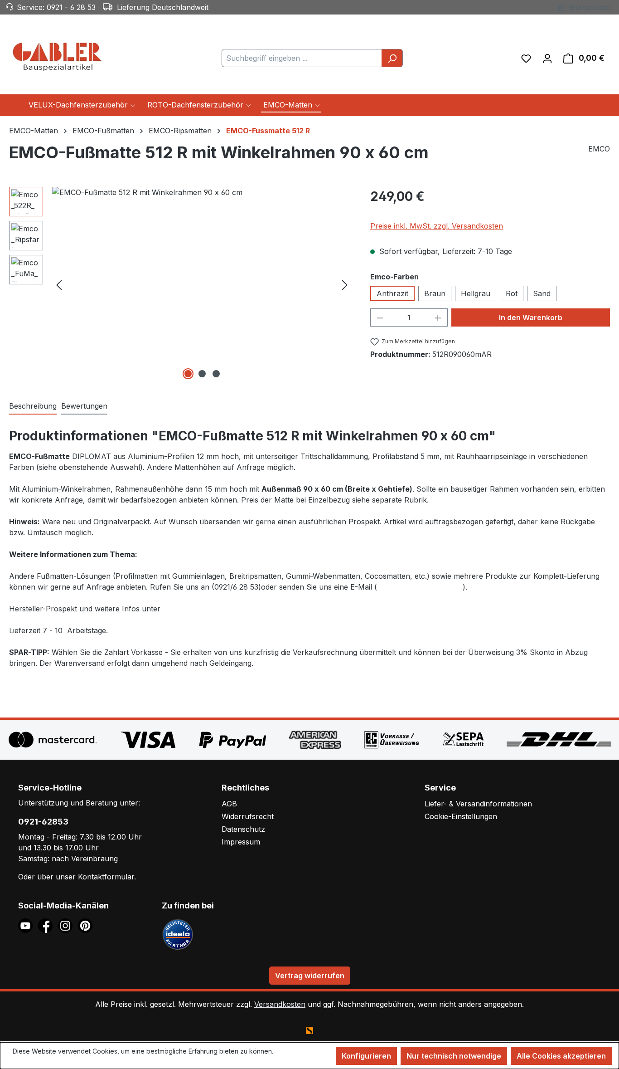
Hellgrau (475, 293)
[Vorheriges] (59, 284)
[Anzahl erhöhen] (438, 317)
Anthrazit (392, 293)
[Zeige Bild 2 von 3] (202, 373)
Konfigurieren (366, 1055)
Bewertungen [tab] (84, 405)
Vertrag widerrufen (309, 975)
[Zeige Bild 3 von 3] (216, 373)
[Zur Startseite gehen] (59, 56)
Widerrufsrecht (248, 816)
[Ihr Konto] (547, 58)
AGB (229, 803)
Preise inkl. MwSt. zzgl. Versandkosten (436, 225)
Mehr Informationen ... (45, 1060)
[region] (180, 284)
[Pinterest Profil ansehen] (87, 924)
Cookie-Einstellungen (461, 816)
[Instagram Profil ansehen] (68, 924)
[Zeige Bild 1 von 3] (188, 373)
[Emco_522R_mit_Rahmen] (202, 284)
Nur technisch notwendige (453, 1055)
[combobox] (302, 58)
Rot (511, 293)
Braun (434, 293)
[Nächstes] (345, 284)
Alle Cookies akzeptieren (561, 1055)
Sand (542, 293)
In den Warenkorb (530, 317)
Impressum (241, 841)
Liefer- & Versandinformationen (478, 803)
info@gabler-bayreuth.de (420, 586)
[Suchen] (392, 58)
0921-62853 (43, 821)
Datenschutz (243, 829)
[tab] (33, 406)
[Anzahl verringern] (379, 317)
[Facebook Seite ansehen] (48, 924)
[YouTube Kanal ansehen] (28, 924)
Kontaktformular (106, 876)
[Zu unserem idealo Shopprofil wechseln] (177, 933)
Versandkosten (279, 1004)
